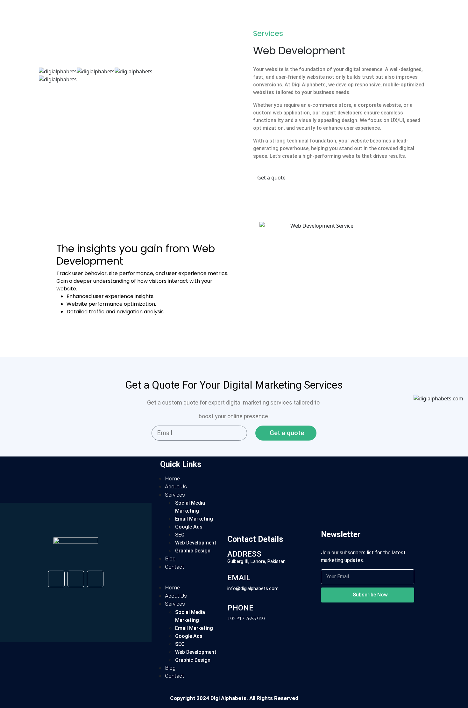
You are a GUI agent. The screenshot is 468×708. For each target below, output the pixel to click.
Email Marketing (194, 519)
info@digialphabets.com (253, 588)
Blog (170, 558)
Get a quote (271, 177)
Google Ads (188, 527)
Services (175, 495)
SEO (180, 535)
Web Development (195, 543)
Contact (174, 567)
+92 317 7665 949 (246, 619)
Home (172, 478)
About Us (176, 486)
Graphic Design (192, 551)
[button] (188, 580)
